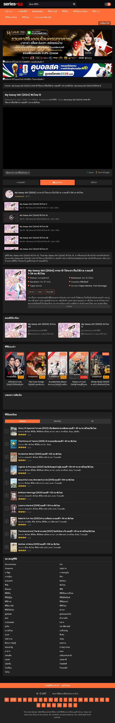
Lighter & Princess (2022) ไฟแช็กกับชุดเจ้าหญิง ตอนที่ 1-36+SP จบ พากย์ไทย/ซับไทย (55, 467)
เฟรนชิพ (8, 655)
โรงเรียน (8, 668)
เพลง (61, 651)
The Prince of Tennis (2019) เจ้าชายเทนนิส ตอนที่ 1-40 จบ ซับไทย (47, 441)
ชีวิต (33, 522)
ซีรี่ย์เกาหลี (43, 457)
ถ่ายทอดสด (9, 622)
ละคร (52, 483)
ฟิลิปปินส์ (84, 281)
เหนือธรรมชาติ (66, 655)
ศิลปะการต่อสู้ (10, 643)
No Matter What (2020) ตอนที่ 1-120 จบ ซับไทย (39, 454)
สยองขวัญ (9, 647)
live (61, 564)
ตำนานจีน (64, 618)
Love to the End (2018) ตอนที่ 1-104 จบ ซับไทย (39, 505)
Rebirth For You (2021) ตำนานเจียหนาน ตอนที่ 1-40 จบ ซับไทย (45, 518)
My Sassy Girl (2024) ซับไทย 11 (95, 325)
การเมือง (28, 522)
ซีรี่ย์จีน (33, 431)
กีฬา (26, 444)
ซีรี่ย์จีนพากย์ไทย (43, 431)
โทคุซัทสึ (63, 664)
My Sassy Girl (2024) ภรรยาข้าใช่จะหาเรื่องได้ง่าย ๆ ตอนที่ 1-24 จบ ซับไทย (49, 192)
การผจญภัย (64, 573)
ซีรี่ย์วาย (8, 601)
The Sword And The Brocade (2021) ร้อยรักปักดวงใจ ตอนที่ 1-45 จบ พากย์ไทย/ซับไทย (56, 531)
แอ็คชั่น (76, 431)
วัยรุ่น (71, 431)
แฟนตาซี (63, 660)
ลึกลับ (77, 534)
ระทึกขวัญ (64, 631)
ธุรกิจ (58, 470)
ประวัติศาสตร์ (53, 522)
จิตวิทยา (63, 581)
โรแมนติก (49, 292)
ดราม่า (32, 292)
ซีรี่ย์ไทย (63, 606)
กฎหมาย (63, 568)
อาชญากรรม (65, 647)
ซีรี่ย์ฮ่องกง (64, 601)
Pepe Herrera (85, 285)
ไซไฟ (7, 672)
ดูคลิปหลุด (66, 685)
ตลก (40, 292)
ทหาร (58, 431)
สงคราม (63, 643)
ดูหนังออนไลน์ (65, 614)
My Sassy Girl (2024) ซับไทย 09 (42, 325)
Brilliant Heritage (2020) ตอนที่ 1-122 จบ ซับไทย (40, 492)
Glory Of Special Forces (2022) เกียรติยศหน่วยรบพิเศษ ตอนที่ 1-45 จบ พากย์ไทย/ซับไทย (57, 428)
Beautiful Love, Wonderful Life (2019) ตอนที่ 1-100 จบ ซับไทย (46, 480)
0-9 (13, 699)
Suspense (9, 568)
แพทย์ (7, 660)
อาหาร (7, 651)
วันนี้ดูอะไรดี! (104, 23)
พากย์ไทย (64, 431)
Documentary (10, 564)
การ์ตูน (7, 573)
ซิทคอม (8, 589)
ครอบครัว (28, 457)
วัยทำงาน (8, 639)
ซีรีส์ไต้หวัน (9, 610)
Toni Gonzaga (100, 285)
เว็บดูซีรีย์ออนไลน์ (52, 685)
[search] (74, 4)
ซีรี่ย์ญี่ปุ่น (8, 597)
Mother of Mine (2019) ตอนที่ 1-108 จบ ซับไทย (38, 544)
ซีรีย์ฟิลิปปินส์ (65, 597)
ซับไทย (27, 431)
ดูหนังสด (8, 614)
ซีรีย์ (61, 589)
